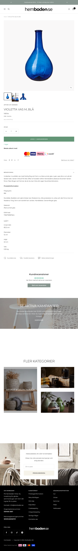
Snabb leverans (29, 258)
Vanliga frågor (33, 515)
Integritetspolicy (34, 512)
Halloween (57, 508)
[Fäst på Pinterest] (11, 160)
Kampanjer (39, 320)
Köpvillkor (32, 505)
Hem (5, 16)
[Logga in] (69, 9)
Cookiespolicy (33, 508)
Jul (54, 494)
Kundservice (11, 258)
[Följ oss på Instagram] (11, 532)
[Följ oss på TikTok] (17, 532)
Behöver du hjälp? (67, 160)
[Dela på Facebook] (9, 160)
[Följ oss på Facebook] (6, 532)
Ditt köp (31, 501)
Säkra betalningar (47, 258)
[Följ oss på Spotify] (22, 532)
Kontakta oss (33, 519)
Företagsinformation (36, 494)
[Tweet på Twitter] (15, 160)
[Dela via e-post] (18, 160)
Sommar (56, 501)
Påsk (55, 505)
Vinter (55, 497)
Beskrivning (8, 172)
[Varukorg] (73, 9)
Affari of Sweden (11, 105)
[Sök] (9, 9)
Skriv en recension (39, 285)
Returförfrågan (34, 497)
